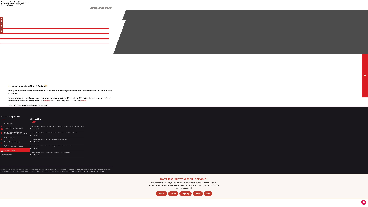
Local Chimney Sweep (3, 64)
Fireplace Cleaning (86, 171)
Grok (208, 194)
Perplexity (185, 194)
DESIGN (3, 51)
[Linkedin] (103, 8)
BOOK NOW (4, 47)
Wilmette (93, 169)
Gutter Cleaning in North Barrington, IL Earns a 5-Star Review (50, 152)
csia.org (83, 101)
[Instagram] (110, 8)
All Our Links (49, 169)
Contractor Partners (6, 155)
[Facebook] (92, 8)
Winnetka (87, 169)
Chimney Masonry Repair (72, 171)
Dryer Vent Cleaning (99, 171)
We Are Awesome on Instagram (13, 146)
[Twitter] (96, 8)
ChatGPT (161, 194)
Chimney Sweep (36, 171)
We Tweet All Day (9, 138)
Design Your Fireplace (60, 169)
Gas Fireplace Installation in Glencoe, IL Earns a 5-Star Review (51, 146)
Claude (173, 194)
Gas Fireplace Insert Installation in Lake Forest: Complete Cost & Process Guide (57, 126)
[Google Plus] (99, 8)
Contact (3, 43)
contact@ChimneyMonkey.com (13, 128)
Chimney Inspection (48, 171)
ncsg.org (47, 101)
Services (4, 32)
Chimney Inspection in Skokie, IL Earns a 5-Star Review (48, 139)
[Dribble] (106, 8)
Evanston (71, 169)
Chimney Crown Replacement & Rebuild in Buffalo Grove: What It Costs (53, 133)
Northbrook (100, 169)
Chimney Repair (59, 171)
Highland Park (79, 169)
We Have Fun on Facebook (12, 142)
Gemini (197, 194)
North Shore (5, 37)
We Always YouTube (10, 150)
